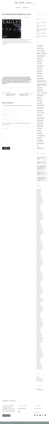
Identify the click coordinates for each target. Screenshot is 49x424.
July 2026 (38, 190)
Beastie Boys (16, 77)
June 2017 (39, 314)
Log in (38, 376)
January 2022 (39, 258)
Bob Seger (21, 77)
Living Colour (15, 79)
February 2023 (39, 242)
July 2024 (38, 220)
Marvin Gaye (39, 100)
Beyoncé (42, 50)
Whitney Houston (40, 148)
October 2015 (39, 339)
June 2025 (39, 206)
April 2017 (38, 316)
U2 (6, 83)
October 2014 (39, 354)
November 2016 (40, 323)
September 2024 (40, 218)
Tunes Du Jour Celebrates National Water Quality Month (42, 30)
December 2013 (40, 367)
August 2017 (39, 311)
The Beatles (39, 128)
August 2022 (39, 249)
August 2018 (39, 301)
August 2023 (39, 234)
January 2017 (39, 320)
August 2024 (39, 219)
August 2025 (39, 204)
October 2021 (39, 262)
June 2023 (39, 237)
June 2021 (39, 267)
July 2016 (38, 328)
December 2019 (40, 290)
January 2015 (39, 351)
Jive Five (13, 78)
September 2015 (40, 341)
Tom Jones (27, 82)
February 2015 (39, 349)
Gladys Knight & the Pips (41, 81)
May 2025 (38, 208)
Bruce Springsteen (26, 77)
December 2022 (40, 244)
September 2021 (40, 263)
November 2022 (40, 246)
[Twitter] (37, 415)
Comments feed (40, 379)
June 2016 (39, 329)
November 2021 (40, 261)
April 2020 (39, 285)
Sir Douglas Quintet (22, 80)
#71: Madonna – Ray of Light (41, 173)
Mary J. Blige (39, 102)
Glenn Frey (26, 39)
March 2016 (39, 333)
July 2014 (38, 358)
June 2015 (39, 344)
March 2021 (39, 271)
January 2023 (39, 243)
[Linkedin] (45, 415)
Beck (38, 50)
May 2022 (38, 253)
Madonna (39, 97)
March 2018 (39, 305)
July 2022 (38, 251)
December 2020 (40, 275)
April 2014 (39, 362)
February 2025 (39, 211)
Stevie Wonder (40, 120)
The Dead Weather (8, 82)
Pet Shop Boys (40, 110)
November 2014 (40, 353)
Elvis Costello (39, 71)
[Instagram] (42, 415)
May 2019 (38, 295)
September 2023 (40, 233)
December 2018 (40, 299)
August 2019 (39, 292)
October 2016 (39, 324)
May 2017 (38, 315)
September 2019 (40, 291)
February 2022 (39, 257)
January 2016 (39, 335)
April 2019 (39, 296)
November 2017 (40, 309)
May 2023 (38, 238)
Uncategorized (27, 17)
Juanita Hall (27, 78)
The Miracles (39, 133)
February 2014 (39, 365)
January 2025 (39, 213)
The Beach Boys (40, 125)
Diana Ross (39, 63)
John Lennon (22, 78)
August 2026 (39, 189)
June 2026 (39, 191)
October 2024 (39, 216)
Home (26, 422)
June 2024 (39, 221)
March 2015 (39, 348)
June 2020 (39, 282)
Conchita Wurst (5, 78)
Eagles (9, 78)
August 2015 (39, 342)
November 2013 (40, 368)
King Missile (4, 79)
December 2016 (40, 322)
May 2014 (38, 361)
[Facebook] (34, 415)
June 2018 (39, 304)
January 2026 (39, 197)
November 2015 (40, 338)
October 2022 (39, 247)
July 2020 (38, 281)
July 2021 (38, 266)
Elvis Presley (39, 73)
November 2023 (40, 230)
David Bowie (39, 60)
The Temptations (40, 143)
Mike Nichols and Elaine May (24, 79)
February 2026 (39, 196)
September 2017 (40, 310)
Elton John (39, 68)
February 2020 (39, 287)
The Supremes (40, 140)
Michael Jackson (40, 105)
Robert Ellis (16, 80)
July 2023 (38, 235)
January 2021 (39, 273)
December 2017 (40, 308)
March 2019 (39, 297)
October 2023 (39, 232)
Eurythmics (39, 76)
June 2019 (39, 294)
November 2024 (40, 215)
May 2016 (38, 330)
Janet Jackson (40, 90)
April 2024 (39, 224)
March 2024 (39, 225)
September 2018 (40, 300)
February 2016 (39, 334)
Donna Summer (40, 66)
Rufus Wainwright (40, 118)
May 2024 (38, 223)
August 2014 (39, 357)
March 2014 (39, 363)
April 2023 (39, 239)
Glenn (14, 17)
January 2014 (39, 366)
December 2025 (40, 199)
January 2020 (39, 289)
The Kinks (39, 130)
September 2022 (40, 248)
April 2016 (39, 332)
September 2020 (40, 278)
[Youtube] (40, 415)
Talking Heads (40, 123)
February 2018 (39, 306)
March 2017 (39, 318)
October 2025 (39, 201)
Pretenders (9, 80)
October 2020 (39, 277)
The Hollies (15, 82)
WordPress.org (39, 380)
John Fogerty (17, 78)
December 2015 (40, 337)
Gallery (37, 422)
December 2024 (40, 214)
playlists (39, 388)
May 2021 (38, 268)
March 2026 (39, 195)
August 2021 (39, 265)
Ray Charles (39, 115)
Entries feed (39, 378)
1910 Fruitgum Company (8, 77)
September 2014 (40, 356)
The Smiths (39, 138)
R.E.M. (12, 80)
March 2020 (39, 286)
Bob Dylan (44, 53)
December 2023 (40, 229)
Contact (40, 422)
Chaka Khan (39, 58)
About (28, 422)
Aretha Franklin (40, 48)
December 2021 (40, 259)
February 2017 (39, 319)
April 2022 (39, 254)
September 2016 (40, 325)
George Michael (40, 78)
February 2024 (39, 227)
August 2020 (39, 280)
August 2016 (39, 327)
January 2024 (39, 228)
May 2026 (38, 192)
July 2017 (38, 313)
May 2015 (38, 346)
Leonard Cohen (10, 79)
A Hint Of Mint (40, 45)
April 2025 (39, 209)
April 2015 (38, 347)
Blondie (38, 53)
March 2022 (39, 256)
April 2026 (39, 194)
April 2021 (38, 270)
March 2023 (39, 240)
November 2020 (40, 276)
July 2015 (38, 343)
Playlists (34, 422)
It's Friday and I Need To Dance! (41, 85)
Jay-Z (38, 92)
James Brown (39, 87)
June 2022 (39, 252)
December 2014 (40, 352)
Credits (31, 422)
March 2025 (39, 210)
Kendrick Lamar (40, 95)
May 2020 (38, 284)
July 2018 (38, 303)
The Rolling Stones (20, 82)
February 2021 (39, 272)
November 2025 (40, 200)
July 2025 (38, 205)
